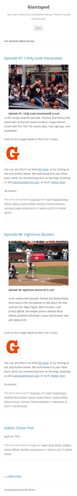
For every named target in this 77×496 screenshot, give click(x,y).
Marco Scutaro (12, 401)
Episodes (35, 199)
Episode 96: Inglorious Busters (29, 234)
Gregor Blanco (43, 397)
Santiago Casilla (12, 208)
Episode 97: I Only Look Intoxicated (33, 58)
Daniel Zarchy (20, 405)
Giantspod (38, 7)
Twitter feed (57, 182)
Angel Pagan (59, 393)
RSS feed (43, 169)
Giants (16, 203)
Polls (33, 445)
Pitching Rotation (55, 203)
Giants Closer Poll (18, 427)
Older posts (12, 476)
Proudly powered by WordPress (19, 489)
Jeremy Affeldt (27, 203)
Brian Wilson (20, 397)
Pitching (41, 203)
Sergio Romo (28, 208)
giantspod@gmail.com (26, 182)
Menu (38, 27)
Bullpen (67, 445)
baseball (57, 199)
